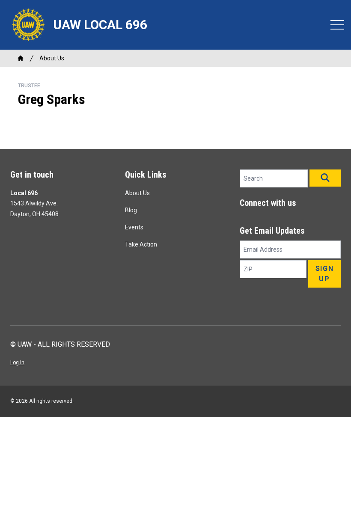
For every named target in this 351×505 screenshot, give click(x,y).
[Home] (20, 58)
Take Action (141, 244)
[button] (325, 178)
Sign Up (324, 273)
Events (134, 227)
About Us (51, 58)
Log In (17, 362)
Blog (131, 210)
